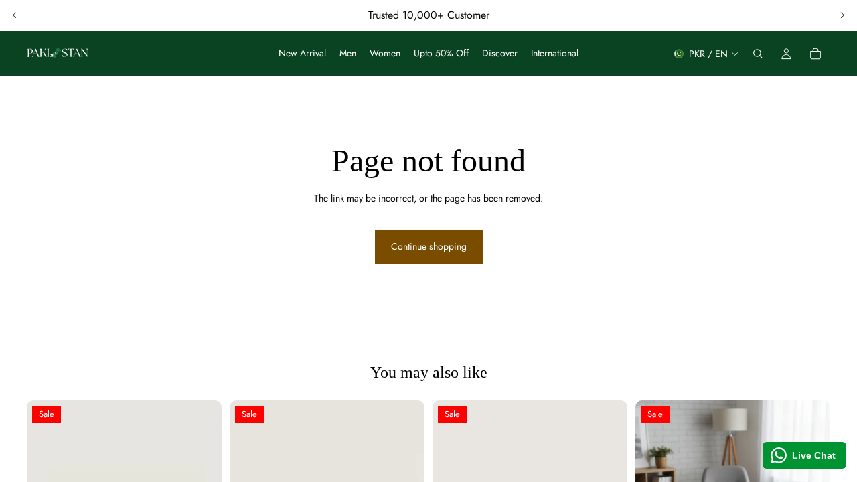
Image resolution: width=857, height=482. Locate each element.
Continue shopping (429, 246)
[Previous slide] (14, 15)
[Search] (758, 53)
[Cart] (815, 53)
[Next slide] (842, 15)
